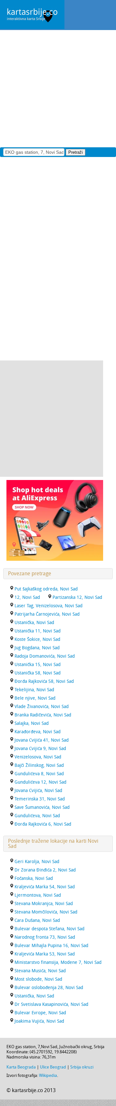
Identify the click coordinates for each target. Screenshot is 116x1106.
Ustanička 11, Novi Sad (38, 631)
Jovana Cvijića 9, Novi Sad (40, 748)
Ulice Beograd (53, 1067)
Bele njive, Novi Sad (35, 698)
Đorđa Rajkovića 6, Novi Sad (43, 824)
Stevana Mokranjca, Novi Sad (44, 903)
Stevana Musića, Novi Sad (40, 971)
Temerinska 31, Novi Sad (40, 799)
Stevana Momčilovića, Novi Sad (46, 912)
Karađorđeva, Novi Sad (38, 732)
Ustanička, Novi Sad (34, 622)
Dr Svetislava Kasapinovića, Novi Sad (51, 1004)
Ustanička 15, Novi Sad (38, 664)
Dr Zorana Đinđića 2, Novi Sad (45, 870)
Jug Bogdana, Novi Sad (37, 648)
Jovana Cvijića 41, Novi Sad (42, 740)
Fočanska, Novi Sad (34, 878)
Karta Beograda (21, 1067)
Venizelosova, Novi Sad (38, 757)
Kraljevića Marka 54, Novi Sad (45, 887)
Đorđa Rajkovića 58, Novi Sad (44, 681)
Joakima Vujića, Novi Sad (39, 1021)
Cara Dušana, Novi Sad (37, 920)
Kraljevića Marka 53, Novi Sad (45, 954)
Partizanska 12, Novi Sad (77, 597)
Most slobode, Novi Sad (38, 979)
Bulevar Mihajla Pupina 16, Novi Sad (51, 945)
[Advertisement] (58, 88)
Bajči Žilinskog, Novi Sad (39, 765)
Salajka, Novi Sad (32, 723)
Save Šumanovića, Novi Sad (42, 807)
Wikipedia (48, 1075)
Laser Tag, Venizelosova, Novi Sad (48, 606)
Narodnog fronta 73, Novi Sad (45, 937)
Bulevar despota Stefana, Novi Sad (49, 929)
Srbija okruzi (81, 1067)
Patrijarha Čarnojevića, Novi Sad (47, 614)
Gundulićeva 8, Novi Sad (39, 774)
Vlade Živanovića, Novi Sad (42, 706)
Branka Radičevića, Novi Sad (43, 715)
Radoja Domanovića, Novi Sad (45, 656)
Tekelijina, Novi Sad (34, 690)
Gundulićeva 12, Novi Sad (40, 782)
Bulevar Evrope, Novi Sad (40, 1013)
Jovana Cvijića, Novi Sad (38, 790)
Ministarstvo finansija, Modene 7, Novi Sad (58, 962)
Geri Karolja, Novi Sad (37, 861)
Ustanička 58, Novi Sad (38, 673)
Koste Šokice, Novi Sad (37, 639)
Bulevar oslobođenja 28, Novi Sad (49, 987)
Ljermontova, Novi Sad (38, 895)
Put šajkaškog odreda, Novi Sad (46, 589)
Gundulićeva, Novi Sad (37, 816)
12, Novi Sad (27, 597)
